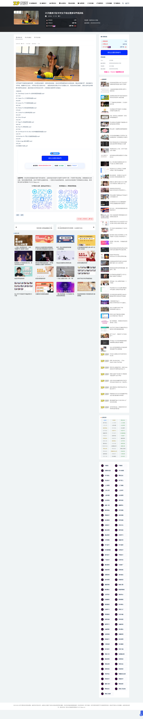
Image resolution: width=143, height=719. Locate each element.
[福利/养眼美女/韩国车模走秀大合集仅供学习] (105, 388)
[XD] (46, 16)
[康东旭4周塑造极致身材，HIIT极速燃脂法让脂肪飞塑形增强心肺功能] (44, 261)
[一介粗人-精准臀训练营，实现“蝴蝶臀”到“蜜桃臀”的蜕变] (23, 242)
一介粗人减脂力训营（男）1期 (64, 278)
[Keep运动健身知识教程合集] (65, 255)
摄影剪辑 (123, 438)
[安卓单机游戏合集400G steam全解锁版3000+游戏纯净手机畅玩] (105, 297)
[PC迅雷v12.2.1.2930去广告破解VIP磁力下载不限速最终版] (105, 170)
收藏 (80, 219)
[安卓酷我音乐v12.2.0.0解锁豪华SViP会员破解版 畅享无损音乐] (105, 205)
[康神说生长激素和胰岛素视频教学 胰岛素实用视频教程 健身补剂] (44, 239)
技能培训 (114, 438)
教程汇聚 (105, 440)
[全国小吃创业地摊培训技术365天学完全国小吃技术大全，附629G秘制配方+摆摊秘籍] (105, 381)
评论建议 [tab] (29, 37)
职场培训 (123, 451)
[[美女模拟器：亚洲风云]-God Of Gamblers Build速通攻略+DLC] (105, 177)
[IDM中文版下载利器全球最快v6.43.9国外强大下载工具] (105, 316)
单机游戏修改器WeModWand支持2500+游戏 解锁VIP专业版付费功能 (118, 250)
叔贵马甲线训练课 (19, 278)
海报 (85, 219)
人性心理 (105, 425)
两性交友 (123, 420)
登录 (128, 3)
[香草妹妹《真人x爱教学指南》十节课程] (105, 283)
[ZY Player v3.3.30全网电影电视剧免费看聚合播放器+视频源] (105, 342)
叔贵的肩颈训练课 (40, 278)
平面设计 (105, 435)
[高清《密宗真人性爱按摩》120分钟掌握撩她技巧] (105, 117)
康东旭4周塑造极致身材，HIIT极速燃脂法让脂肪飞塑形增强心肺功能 (44, 264)
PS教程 (114, 420)
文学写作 (123, 440)
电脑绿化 (118, 3)
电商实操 (123, 443)
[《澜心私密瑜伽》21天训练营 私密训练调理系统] (65, 288)
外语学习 (123, 430)
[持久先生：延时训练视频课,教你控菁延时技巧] (105, 210)
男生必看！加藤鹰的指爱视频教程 (118, 129)
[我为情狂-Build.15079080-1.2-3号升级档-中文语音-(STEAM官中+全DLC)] (105, 236)
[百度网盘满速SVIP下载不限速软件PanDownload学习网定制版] (105, 98)
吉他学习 (114, 430)
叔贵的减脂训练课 (82, 263)
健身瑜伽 (50, 16)
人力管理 (114, 422)
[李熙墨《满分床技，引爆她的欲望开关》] (105, 243)
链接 (91, 219)
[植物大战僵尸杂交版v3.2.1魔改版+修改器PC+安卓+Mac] (105, 376)
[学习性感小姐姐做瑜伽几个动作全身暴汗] (105, 229)
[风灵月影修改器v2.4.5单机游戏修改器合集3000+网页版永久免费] (105, 144)
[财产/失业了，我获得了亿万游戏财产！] (105, 335)
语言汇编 (105, 456)
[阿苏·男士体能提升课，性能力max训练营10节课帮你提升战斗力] (105, 369)
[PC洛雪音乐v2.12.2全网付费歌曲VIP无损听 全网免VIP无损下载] (105, 289)
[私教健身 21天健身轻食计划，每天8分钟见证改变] (23, 259)
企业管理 (123, 425)
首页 (23, 43)
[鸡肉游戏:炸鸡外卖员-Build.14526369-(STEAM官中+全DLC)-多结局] (105, 190)
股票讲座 (105, 453)
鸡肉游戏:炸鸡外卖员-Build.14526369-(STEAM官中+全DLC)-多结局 (118, 190)
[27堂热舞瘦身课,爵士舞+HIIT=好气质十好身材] (86, 240)
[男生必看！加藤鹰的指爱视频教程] (105, 130)
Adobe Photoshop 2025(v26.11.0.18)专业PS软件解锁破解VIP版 (118, 256)
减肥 (22, 215)
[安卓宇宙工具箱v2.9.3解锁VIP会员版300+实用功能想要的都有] (105, 330)
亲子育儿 (105, 422)
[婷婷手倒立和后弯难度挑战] (86, 270)
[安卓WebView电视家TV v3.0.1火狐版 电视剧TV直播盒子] (105, 276)
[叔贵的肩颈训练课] (44, 272)
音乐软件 (123, 456)
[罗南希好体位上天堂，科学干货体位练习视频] (105, 150)
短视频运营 (113, 446)
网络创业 (114, 448)
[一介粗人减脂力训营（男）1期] (65, 273)
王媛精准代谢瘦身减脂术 (42, 294)
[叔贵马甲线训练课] (23, 271)
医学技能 (105, 430)
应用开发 (114, 435)
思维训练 (105, 438)
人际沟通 (114, 425)
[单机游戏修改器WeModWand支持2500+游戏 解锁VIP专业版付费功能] (105, 249)
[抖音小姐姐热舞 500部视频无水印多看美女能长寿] (105, 216)
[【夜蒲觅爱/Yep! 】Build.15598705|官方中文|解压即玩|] (105, 302)
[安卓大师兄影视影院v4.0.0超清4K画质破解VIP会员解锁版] (105, 350)
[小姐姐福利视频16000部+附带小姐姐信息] (105, 90)
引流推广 (123, 435)
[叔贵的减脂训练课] (86, 257)
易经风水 (105, 443)
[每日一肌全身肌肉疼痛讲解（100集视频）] (65, 239)
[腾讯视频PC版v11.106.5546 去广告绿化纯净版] (105, 402)
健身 (18, 215)
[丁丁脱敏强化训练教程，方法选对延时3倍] (105, 105)
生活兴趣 (28, 43)
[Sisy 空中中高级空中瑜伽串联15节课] (23, 286)
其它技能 (114, 428)
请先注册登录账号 (55, 158)
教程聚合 (114, 440)
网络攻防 (105, 451)
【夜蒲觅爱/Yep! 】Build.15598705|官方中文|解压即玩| (118, 303)
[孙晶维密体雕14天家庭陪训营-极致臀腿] (86, 286)
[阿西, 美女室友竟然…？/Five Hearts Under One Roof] (105, 362)
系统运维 (105, 448)
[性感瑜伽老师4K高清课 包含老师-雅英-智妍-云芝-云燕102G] (105, 263)
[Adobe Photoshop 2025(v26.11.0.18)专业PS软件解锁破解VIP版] (105, 256)
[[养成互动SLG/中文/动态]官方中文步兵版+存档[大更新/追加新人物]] (105, 223)
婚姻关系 (105, 433)
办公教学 (123, 428)
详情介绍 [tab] (19, 37)
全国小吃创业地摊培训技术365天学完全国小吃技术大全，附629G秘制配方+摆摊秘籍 (118, 382)
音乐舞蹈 (114, 456)
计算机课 (123, 453)
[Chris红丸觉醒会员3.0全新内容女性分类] (105, 356)
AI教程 (105, 420)
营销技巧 (114, 453)
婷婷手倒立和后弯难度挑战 (84, 278)
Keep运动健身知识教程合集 (63, 263)
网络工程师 (122, 448)
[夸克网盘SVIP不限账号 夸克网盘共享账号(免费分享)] (105, 111)
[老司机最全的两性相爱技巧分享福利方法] (105, 156)
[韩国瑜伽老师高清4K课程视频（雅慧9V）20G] (105, 270)
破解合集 (123, 446)
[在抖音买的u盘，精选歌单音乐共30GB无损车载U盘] (105, 410)
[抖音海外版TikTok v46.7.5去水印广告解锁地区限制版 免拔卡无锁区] (105, 85)
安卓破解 (109, 3)
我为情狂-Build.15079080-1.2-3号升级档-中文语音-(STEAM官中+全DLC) (118, 236)
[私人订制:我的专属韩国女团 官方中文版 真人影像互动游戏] (105, 163)
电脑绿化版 (105, 446)
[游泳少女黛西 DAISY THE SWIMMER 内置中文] (105, 309)
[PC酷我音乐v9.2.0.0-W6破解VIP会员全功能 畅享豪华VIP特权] (105, 395)
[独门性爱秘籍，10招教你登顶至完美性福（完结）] (105, 322)
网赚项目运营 (114, 451)
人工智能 (123, 422)
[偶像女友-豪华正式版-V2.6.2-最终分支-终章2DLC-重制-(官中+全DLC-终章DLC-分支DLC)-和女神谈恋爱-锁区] (105, 183)
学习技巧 (114, 433)
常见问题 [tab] (38, 37)
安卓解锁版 (122, 433)
